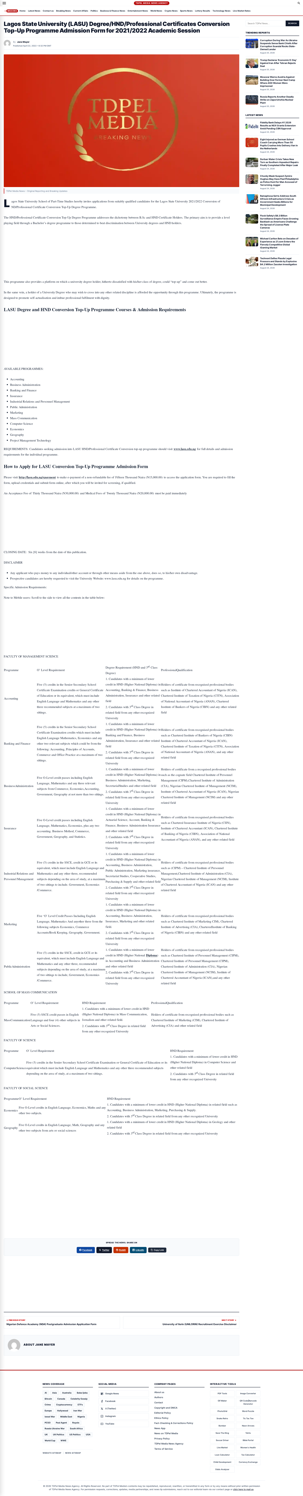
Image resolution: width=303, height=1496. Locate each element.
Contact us (48, 11)
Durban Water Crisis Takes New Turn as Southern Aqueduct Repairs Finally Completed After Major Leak (279, 162)
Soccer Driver (222, 1440)
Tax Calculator (248, 1455)
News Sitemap (73, 1453)
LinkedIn (140, 1250)
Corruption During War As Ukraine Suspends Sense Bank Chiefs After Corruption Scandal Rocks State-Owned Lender (278, 45)
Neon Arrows (248, 1426)
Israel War (50, 1416)
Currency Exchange (248, 1462)
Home (23, 11)
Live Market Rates (241, 11)
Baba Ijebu (82, 1392)
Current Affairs (80, 11)
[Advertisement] (121, 242)
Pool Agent (61, 1422)
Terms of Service (163, 1448)
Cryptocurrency (64, 1404)
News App (159, 1428)
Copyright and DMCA (165, 1407)
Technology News (221, 11)
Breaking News (63, 11)
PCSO (47, 1422)
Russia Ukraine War (55, 1428)
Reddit (122, 1250)
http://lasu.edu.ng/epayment (37, 477)
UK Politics (58, 1434)
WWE (63, 1440)
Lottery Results (202, 11)
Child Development (222, 1462)
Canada (61, 1398)
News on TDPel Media (166, 1433)
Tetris (248, 1433)
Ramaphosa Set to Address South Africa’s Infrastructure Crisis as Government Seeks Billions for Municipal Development (278, 200)
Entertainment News (138, 11)
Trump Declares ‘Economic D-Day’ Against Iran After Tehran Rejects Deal (278, 63)
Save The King (222, 1433)
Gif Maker (222, 1401)
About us (159, 1392)
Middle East (66, 1416)
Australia (66, 1392)
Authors (158, 1397)
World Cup (50, 1440)
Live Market (222, 1447)
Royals (75, 1422)
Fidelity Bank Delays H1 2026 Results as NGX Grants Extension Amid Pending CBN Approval (278, 125)
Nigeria (81, 1416)
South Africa (76, 1428)
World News (156, 11)
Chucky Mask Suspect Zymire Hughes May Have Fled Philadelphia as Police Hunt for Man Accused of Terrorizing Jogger (279, 180)
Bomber (222, 1426)
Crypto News (171, 11)
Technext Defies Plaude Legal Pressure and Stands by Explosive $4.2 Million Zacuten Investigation (278, 261)
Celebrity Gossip (79, 1398)
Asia (54, 1392)
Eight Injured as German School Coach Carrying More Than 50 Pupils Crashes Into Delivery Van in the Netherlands (279, 144)
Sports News (186, 11)
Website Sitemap (52, 1453)
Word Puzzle (248, 1411)
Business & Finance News (112, 11)
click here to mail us (243, 1489)
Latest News (34, 11)
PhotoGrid (222, 1411)
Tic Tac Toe (248, 1418)
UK (46, 1434)
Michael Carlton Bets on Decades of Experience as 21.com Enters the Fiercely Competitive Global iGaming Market (279, 243)
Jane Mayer (23, 42)
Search (292, 23)
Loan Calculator (222, 1455)
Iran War (77, 1410)
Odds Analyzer (222, 1469)
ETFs (80, 1404)
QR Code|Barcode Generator (248, 1402)
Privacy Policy (162, 1438)
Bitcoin (48, 1398)
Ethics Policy (161, 1418)
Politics (94, 11)
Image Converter (248, 1393)
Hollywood (62, 1410)
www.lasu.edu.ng (185, 449)
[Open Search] (299, 3)
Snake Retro (222, 1418)
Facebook (87, 1250)
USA (88, 1434)
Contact (158, 1402)
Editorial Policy (162, 1412)
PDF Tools (222, 1393)
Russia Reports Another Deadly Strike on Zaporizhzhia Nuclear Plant (277, 99)
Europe (48, 1410)
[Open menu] (4, 3)
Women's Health (248, 1447)
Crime (48, 1404)
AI (46, 1392)
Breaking (12, 11)
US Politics (74, 1434)
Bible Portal (248, 1440)
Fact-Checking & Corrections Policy (173, 1423)
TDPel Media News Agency (152, 3)
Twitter (105, 1250)
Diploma (151, 955)
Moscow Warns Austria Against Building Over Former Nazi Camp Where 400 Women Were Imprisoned (277, 81)
